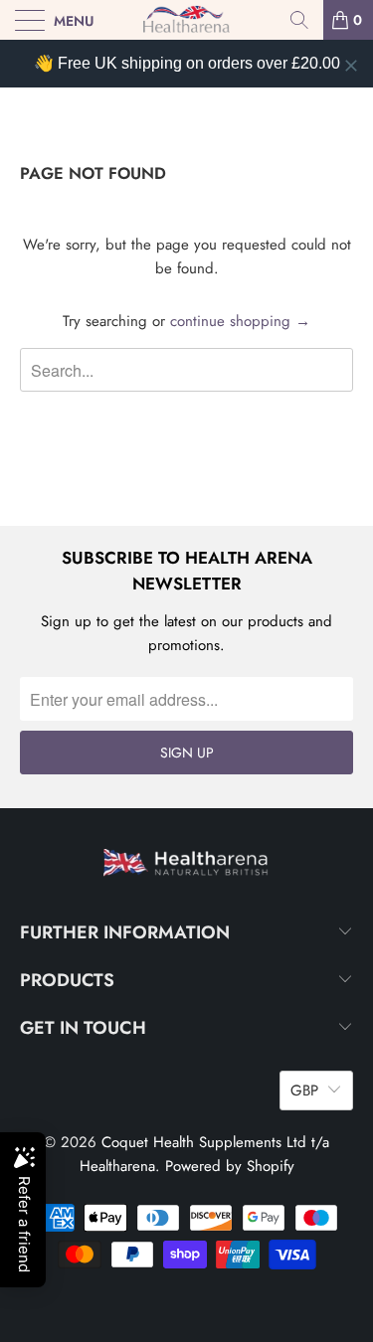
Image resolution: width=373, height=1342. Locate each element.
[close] (351, 65)
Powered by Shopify (229, 1166)
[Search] (299, 20)
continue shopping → (240, 321)
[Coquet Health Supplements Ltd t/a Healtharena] (186, 20)
